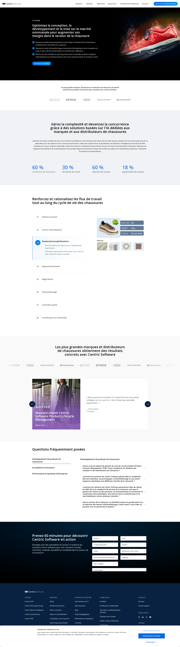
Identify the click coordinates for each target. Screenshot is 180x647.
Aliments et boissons (57, 611)
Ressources (112, 4)
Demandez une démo (41, 63)
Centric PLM (29, 607)
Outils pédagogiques (82, 620)
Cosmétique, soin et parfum (59, 624)
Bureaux (141, 607)
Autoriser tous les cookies (151, 636)
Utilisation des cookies (108, 622)
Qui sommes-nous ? (82, 607)
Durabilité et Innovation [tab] (43, 473)
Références (101, 4)
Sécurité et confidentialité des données (110, 616)
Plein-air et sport (56, 615)
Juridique (103, 607)
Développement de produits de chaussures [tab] (46, 465)
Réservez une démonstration (166, 4)
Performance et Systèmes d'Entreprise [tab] (49, 479)
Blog (76, 615)
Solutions (78, 4)
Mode (52, 607)
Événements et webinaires (129, 4)
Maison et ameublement (58, 620)
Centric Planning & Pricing (34, 611)
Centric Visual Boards (32, 620)
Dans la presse (80, 611)
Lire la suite (40, 431)
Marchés (89, 4)
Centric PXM (29, 624)
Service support (143, 611)
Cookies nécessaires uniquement (151, 630)
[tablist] (59, 270)
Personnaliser (150, 642)
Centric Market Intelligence (34, 615)
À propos (145, 4)
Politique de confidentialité (109, 611)
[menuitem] (36, 607)
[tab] (59, 217)
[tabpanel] (120, 234)
